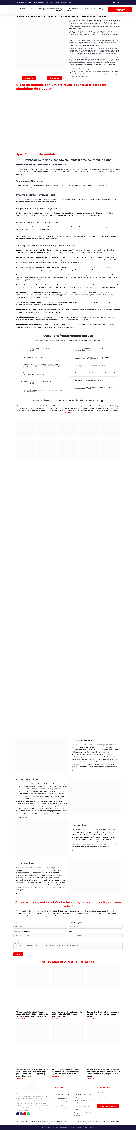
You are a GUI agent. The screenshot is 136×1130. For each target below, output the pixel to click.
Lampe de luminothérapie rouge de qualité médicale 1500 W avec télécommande (67, 1014)
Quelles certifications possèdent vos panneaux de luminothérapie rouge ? (41, 382)
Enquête (30, 78)
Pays (70, 931)
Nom (15, 923)
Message (16, 940)
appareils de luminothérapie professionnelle (96, 71)
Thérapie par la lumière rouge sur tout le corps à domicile (89, 69)
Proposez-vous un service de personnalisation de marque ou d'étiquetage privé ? (41, 373)
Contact (58, 10)
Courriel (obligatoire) (76, 923)
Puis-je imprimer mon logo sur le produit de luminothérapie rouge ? (39, 349)
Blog (101, 9)
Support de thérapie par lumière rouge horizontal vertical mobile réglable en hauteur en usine (65, 1071)
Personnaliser (74, 9)
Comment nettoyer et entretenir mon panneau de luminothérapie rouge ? (94, 388)
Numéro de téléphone (21, 931)
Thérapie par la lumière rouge (51, 9)
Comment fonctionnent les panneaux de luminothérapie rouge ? (90, 349)
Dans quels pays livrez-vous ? (34, 357)
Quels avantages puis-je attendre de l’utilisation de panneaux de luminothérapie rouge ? (94, 358)
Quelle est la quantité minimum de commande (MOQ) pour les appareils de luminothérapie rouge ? (42, 365)
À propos (31, 9)
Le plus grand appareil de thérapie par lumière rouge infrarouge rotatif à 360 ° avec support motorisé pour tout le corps (103, 1072)
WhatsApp (55, 78)
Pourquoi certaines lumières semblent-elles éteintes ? (95, 373)
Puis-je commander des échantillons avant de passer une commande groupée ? (42, 390)
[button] (110, 2)
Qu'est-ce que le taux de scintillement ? (89, 380)
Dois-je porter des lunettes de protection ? (90, 366)
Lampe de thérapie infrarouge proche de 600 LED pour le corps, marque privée (103, 1014)
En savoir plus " (20, 1018)
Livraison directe (89, 9)
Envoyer (18, 954)
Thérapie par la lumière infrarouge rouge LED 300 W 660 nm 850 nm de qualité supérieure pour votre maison (32, 1014)
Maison (22, 9)
